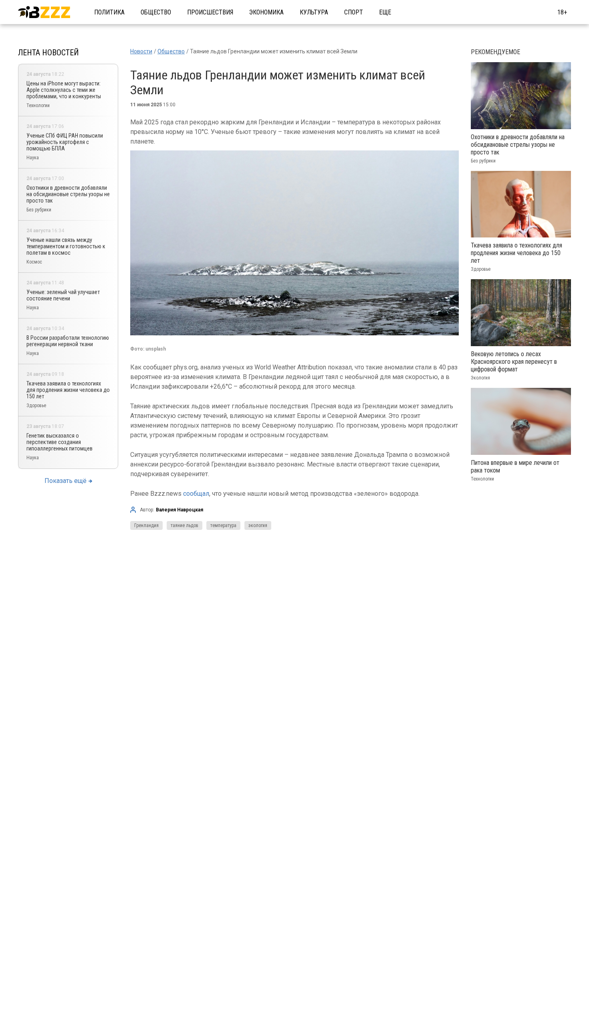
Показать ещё (65, 481)
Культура (314, 12)
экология (257, 525)
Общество (156, 12)
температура (223, 525)
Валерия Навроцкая (179, 510)
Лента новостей (48, 52)
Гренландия (146, 525)
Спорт (353, 12)
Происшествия (210, 12)
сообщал (196, 493)
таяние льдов (184, 525)
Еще (385, 12)
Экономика (266, 12)
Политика (109, 12)
